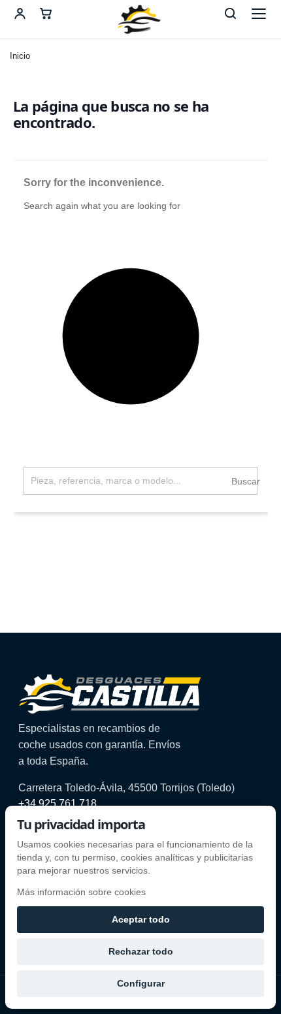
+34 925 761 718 (57, 803)
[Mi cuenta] (19, 13)
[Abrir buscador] (230, 13)
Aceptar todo (141, 919)
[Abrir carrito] (46, 13)
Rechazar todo (140, 951)
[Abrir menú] (259, 13)
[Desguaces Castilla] (140, 19)
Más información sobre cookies (81, 892)
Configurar (141, 983)
